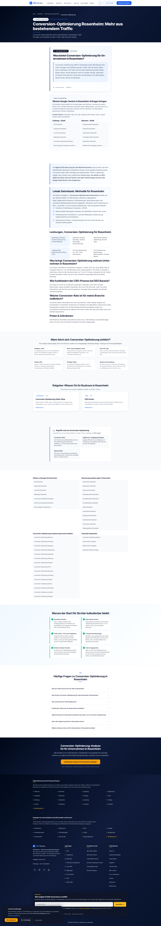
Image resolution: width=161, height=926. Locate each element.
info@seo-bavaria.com (39, 859)
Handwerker (37, 828)
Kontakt (111, 878)
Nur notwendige (25, 920)
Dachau (36, 804)
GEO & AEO (70, 882)
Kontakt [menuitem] (92, 3)
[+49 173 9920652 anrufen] (100, 3)
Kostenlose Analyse (124, 3)
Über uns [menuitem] (76, 3)
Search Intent (58, 451)
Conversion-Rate (59, 437)
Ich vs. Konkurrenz (114, 874)
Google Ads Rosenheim (60, 128)
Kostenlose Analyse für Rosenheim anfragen (80, 762)
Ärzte (84, 828)
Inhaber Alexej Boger (115, 855)
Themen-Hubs (113, 866)
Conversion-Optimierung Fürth (42, 567)
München (36, 791)
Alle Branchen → (112, 836)
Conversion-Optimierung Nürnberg (43, 541)
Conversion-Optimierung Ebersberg (44, 588)
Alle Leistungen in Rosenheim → (42, 507)
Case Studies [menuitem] (84, 3)
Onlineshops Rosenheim (89, 511)
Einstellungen (38, 920)
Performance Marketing (73, 862)
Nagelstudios (111, 832)
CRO (68, 878)
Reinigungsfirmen (88, 836)
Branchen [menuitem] (58, 3)
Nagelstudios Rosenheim (89, 515)
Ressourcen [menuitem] (67, 3)
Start (34, 13)
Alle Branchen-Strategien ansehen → (93, 145)
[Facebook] (44, 870)
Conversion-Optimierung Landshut (43, 592)
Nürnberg (61, 791)
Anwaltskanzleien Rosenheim (91, 124)
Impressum (112, 882)
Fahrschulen (62, 836)
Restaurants (62, 828)
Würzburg (61, 795)
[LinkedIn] (49, 870)
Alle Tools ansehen (92, 851)
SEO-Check (110, 3)
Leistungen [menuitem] (50, 3)
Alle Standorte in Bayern (89, 541)
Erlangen (85, 795)
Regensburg (111, 791)
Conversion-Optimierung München (43, 537)
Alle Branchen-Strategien (89, 545)
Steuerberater (38, 836)
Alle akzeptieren (11, 920)
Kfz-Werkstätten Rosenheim (90, 503)
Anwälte (110, 828)
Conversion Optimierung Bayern (91, 537)
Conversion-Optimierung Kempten (43, 596)
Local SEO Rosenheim (60, 133)
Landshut (86, 804)
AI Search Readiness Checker (95, 862)
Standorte (40, 13)
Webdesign (70, 870)
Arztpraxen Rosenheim (89, 128)
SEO (68, 851)
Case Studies (112, 858)
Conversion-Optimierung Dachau (43, 583)
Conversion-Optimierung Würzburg (43, 558)
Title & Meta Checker (92, 858)
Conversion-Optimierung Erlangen (43, 562)
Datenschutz (112, 886)
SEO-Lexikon (97, 433)
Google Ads (70, 855)
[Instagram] (39, 870)
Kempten (110, 804)
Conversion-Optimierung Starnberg (43, 575)
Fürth (109, 795)
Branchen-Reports (92, 870)
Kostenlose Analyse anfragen (91, 550)
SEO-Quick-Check (92, 855)
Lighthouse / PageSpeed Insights (93, 437)
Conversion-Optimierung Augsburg (43, 545)
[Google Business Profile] (35, 870)
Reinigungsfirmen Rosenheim (91, 528)
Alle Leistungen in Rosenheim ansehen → (65, 145)
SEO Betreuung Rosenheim (52, 13)
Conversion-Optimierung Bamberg (43, 571)
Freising (110, 800)
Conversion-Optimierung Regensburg (44, 550)
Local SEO (69, 866)
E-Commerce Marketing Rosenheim (63, 141)
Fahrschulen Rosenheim (89, 524)
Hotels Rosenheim (87, 507)
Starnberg (86, 800)
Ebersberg (62, 804)
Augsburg (86, 791)
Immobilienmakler (39, 832)
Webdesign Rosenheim (60, 137)
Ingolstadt (37, 795)
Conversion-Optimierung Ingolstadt (43, 554)
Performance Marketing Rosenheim (43, 503)
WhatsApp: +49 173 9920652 (41, 864)
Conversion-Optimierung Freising (43, 579)
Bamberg (36, 800)
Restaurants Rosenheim (89, 486)
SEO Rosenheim (58, 124)
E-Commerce (70, 874)
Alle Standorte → (39, 808)
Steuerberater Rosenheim (90, 133)
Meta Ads (69, 858)
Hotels (85, 832)
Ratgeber (111, 862)
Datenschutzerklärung (14, 915)
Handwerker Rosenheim (89, 141)
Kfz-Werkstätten (63, 832)
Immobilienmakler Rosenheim (91, 137)
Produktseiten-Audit (92, 866)
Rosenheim (62, 800)
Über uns (111, 851)
